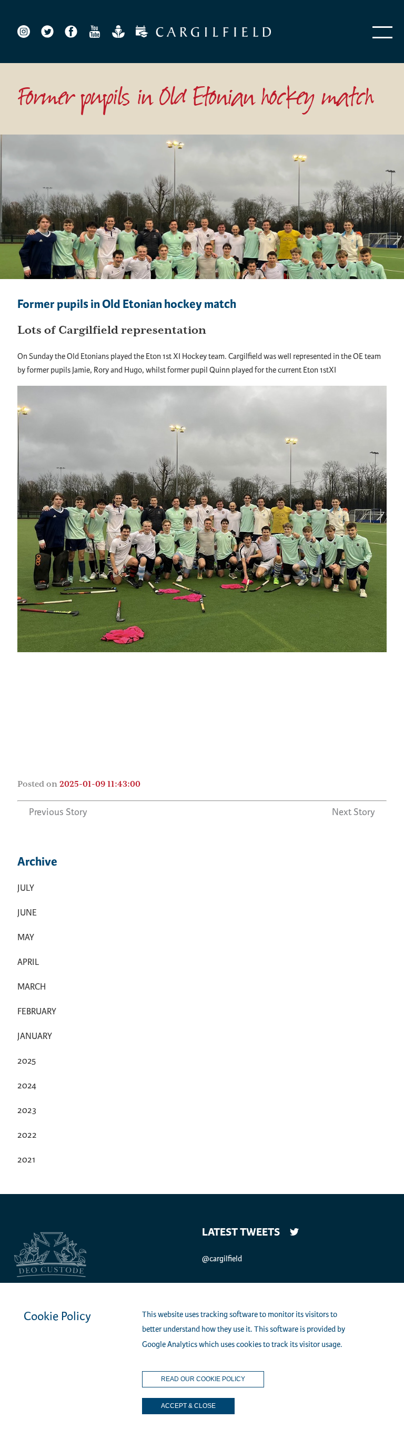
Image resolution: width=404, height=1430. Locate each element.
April (28, 962)
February (36, 1011)
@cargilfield (222, 1258)
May (25, 937)
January (34, 1036)
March (31, 986)
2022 (27, 1134)
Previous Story (58, 812)
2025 (26, 1060)
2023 (26, 1110)
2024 (26, 1085)
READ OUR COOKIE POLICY (203, 1379)
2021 (26, 1159)
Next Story (353, 812)
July (25, 887)
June (27, 912)
